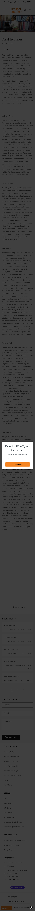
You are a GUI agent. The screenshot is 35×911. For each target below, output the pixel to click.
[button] (31, 907)
